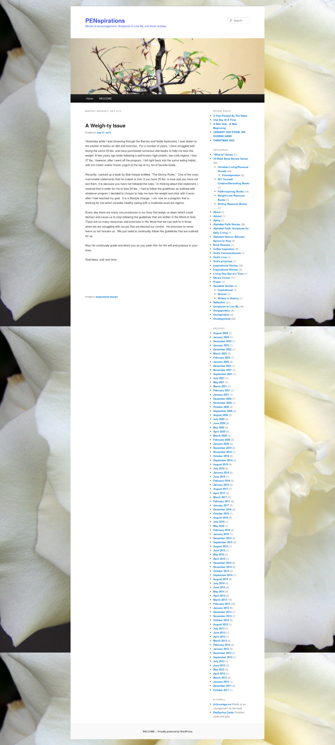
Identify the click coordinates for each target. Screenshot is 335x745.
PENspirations (105, 20)
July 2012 (218, 661)
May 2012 (218, 669)
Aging (216, 220)
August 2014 (220, 579)
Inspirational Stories (107, 297)
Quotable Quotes (223, 286)
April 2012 (219, 673)
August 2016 (220, 517)
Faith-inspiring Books (231, 191)
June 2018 (219, 476)
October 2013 (221, 620)
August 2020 (220, 415)
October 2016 (221, 513)
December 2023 (222, 341)
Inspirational (225, 290)
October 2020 (221, 407)
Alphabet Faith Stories (226, 224)
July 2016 (218, 521)
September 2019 (222, 460)
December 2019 (222, 448)
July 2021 (218, 378)
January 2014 (221, 608)
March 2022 (220, 353)
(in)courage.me (222, 704)
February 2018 (221, 480)
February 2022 (221, 357)
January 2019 (221, 472)
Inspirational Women (225, 269)
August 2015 (220, 546)
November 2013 (222, 616)
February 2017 (221, 501)
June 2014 (219, 587)
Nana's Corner (221, 277)
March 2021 (220, 386)
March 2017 (220, 497)
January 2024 (221, 337)
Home (89, 98)
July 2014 (218, 583)
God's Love (220, 257)
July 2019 (218, 468)
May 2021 (218, 382)
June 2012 (219, 665)
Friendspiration (231, 175)
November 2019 (222, 452)
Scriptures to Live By (225, 306)
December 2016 (222, 509)
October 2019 (221, 456)
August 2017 (220, 489)
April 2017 (219, 493)
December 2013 (222, 612)
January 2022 (221, 362)
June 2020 (219, 423)
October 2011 (221, 690)
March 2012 (220, 677)
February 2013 (221, 645)
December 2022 (222, 349)
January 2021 (221, 394)
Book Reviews (221, 245)
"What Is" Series (223, 154)
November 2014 (222, 567)
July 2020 (218, 419)
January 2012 (221, 681)
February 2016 (221, 530)
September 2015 (222, 542)
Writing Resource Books (232, 204)
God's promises (222, 261)
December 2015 (222, 538)
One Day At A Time (224, 120)
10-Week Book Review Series (230, 158)
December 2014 (222, 563)
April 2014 (219, 595)
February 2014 (221, 604)
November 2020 (222, 403)
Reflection (219, 302)
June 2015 (219, 550)
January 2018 (221, 485)
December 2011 (222, 686)
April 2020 (219, 431)
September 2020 (222, 411)
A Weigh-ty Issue (105, 125)
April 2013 (219, 636)
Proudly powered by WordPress (175, 731)
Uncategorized (222, 318)
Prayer (217, 282)
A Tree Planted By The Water (230, 115)
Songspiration (221, 310)
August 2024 (220, 333)
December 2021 (222, 366)
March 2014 (220, 599)
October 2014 (221, 571)
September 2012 (222, 657)
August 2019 (220, 464)
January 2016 (221, 534)
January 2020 (221, 444)
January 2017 (221, 505)
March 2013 (220, 640)
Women (222, 294)
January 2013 (221, 649)
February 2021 (221, 390)
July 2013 (218, 628)
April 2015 (219, 558)
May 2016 (218, 526)
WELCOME (105, 98)
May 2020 (218, 427)
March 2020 (220, 435)
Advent (217, 216)
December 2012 (222, 653)
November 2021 (222, 370)
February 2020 (221, 439)
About (216, 212)
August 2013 (220, 624)
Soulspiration (221, 314)
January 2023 (221, 345)
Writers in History (228, 298)
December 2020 (222, 398)
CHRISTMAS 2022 (223, 140)
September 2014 (222, 575)
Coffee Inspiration (224, 249)
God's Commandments (227, 253)
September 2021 (222, 374)
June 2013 (219, 632)
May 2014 (218, 591)
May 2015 (218, 554)
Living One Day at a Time (228, 273)
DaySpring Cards (223, 712)
